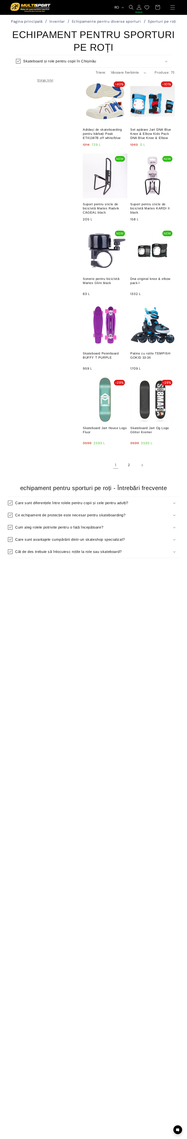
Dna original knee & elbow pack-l (150, 281)
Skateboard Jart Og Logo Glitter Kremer (149, 430)
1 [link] (115, 465)
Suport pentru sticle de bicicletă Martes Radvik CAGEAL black (101, 208)
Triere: (101, 72)
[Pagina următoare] (142, 465)
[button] (172, 7)
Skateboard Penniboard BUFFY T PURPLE (101, 355)
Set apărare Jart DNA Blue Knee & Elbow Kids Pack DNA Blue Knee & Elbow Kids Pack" (150, 134)
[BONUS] (139, 7)
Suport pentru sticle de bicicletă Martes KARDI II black (150, 208)
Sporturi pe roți (162, 21)
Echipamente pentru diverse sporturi (106, 21)
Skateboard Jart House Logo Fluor (105, 430)
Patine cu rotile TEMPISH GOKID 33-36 (150, 355)
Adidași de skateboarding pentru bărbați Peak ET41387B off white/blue (102, 134)
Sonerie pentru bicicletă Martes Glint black (101, 281)
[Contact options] (177, 1129)
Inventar (57, 21)
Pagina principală (26, 21)
